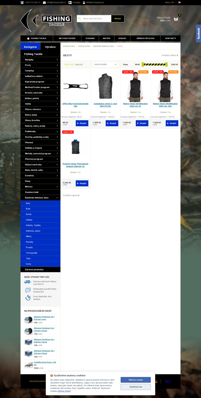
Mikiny (27, 236)
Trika (27, 258)
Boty (27, 203)
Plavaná (90, 38)
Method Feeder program (36, 87)
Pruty (27, 65)
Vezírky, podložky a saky (36, 137)
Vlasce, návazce (32, 109)
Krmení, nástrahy (33, 93)
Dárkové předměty (33, 269)
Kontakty (76, 2)
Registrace (99, 2)
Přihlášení (90, 2)
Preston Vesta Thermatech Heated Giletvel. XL (75, 165)
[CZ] (179, 2)
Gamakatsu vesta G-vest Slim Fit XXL (105, 104)
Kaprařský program (34, 81)
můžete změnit (64, 391)
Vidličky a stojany (33, 148)
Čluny (27, 181)
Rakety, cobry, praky (34, 126)
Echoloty (29, 175)
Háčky (27, 104)
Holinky (28, 220)
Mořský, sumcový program (37, 153)
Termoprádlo (30, 253)
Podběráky (30, 131)
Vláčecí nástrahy (33, 164)
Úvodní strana (69, 46)
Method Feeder (67, 38)
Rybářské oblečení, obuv (103, 46)
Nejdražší (79, 64)
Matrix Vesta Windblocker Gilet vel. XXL (165, 104)
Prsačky (28, 247)
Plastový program (33, 159)
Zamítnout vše (135, 387)
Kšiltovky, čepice (32, 231)
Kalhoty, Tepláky (32, 225)
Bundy (27, 214)
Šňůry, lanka (30, 115)
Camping (29, 70)
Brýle (27, 209)
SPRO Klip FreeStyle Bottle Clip (75, 104)
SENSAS (122, 38)
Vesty (27, 264)
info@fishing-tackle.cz (56, 2)
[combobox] (105, 64)
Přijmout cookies (136, 380)
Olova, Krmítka (32, 120)
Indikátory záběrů (33, 76)
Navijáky (28, 59)
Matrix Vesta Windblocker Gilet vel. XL (135, 104)
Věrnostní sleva (145, 38)
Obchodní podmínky (38, 381)
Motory (28, 186)
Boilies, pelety (31, 98)
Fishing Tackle (38, 38)
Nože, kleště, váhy (33, 170)
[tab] (30, 46)
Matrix (106, 38)
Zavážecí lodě (31, 192)
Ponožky (28, 242)
